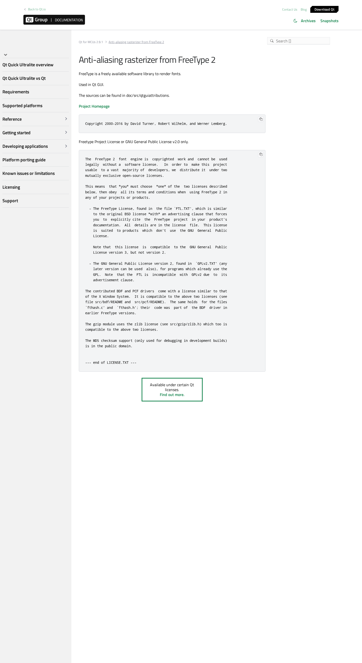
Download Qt (324, 9)
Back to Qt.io (37, 9)
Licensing (11, 186)
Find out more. (172, 395)
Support (10, 200)
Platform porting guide (24, 159)
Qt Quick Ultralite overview (27, 64)
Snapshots (329, 21)
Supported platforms (22, 105)
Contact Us (289, 9)
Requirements (15, 91)
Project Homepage (94, 106)
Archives (308, 21)
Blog (304, 9)
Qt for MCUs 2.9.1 (91, 42)
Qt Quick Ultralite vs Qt (24, 78)
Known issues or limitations (28, 173)
